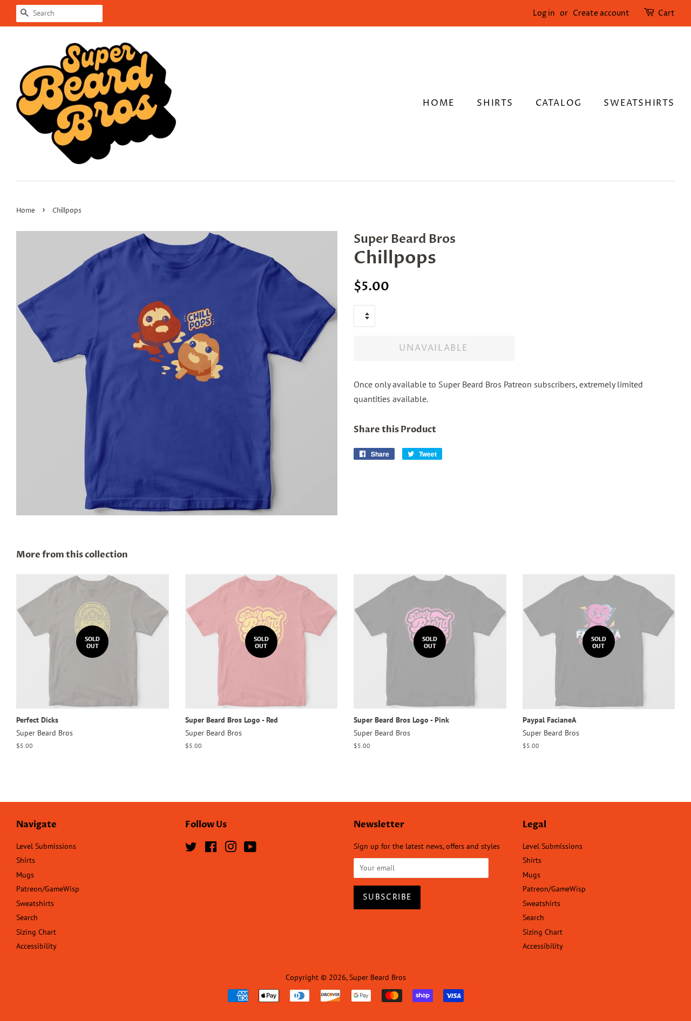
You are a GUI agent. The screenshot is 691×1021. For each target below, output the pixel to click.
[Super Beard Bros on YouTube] (250, 849)
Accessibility (36, 946)
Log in (544, 13)
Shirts (495, 103)
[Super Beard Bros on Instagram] (230, 849)
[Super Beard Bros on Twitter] (191, 849)
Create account (601, 13)
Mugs (25, 875)
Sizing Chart (36, 932)
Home (439, 103)
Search (27, 917)
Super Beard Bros (377, 977)
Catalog (559, 103)
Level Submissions (46, 846)
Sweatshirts (639, 103)
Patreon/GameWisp (47, 889)
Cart (666, 13)
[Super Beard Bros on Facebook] (211, 849)
